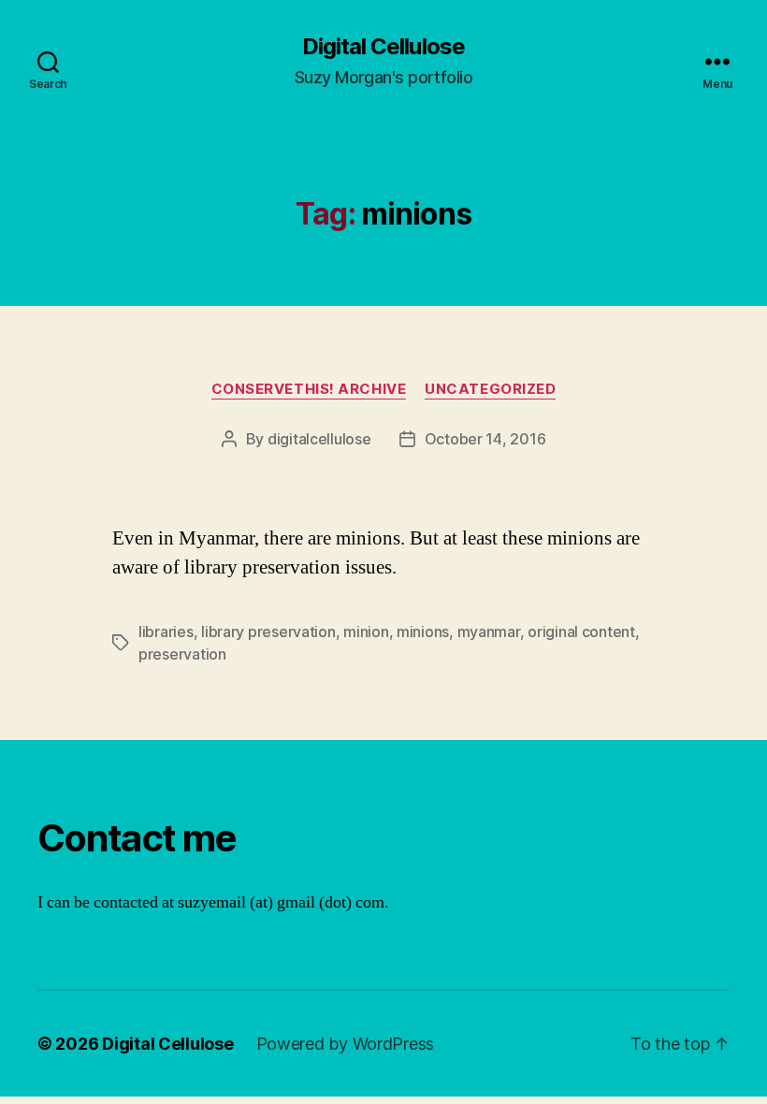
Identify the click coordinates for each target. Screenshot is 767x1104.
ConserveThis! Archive (309, 389)
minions (423, 631)
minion (365, 631)
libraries (166, 631)
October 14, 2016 (485, 438)
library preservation (268, 631)
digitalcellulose (319, 438)
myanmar (488, 631)
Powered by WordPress (345, 1043)
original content (581, 631)
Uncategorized (490, 389)
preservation (182, 654)
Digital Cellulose (383, 47)
